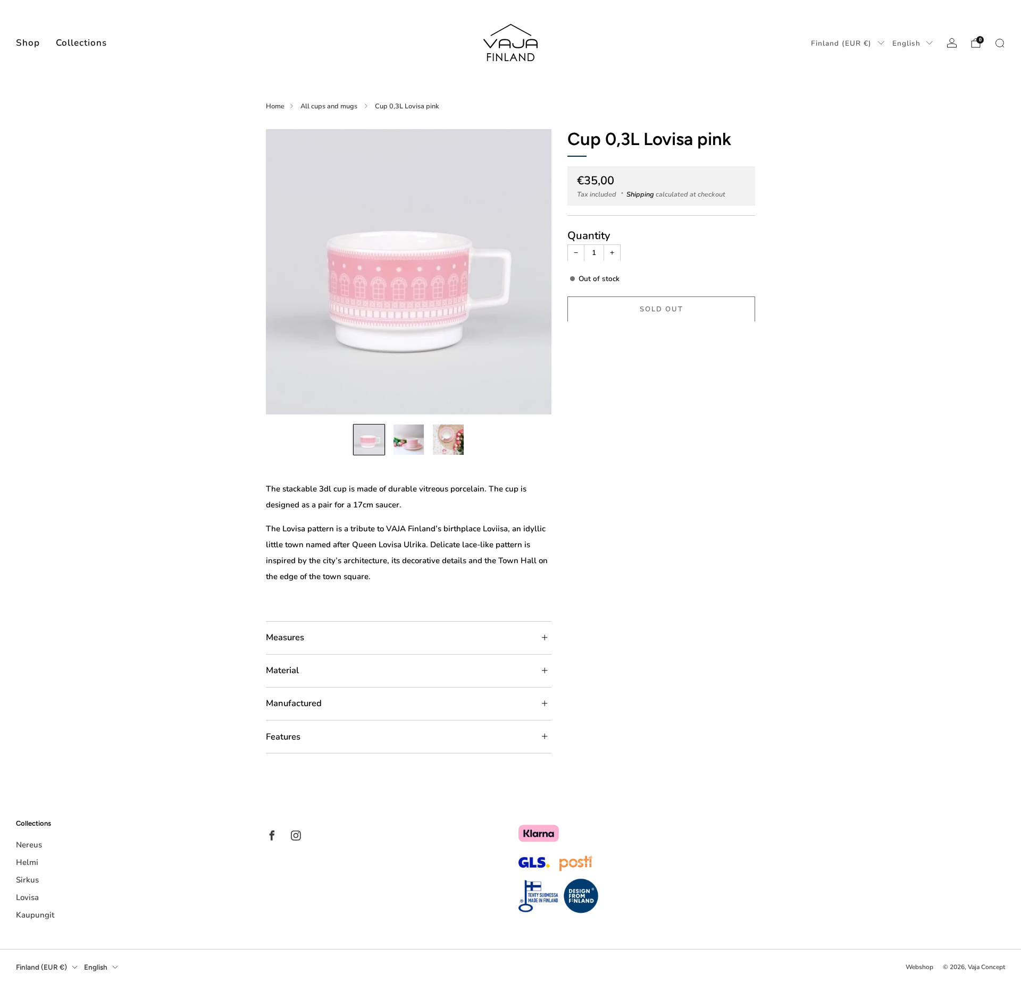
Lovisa (27, 897)
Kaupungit (35, 915)
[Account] (952, 43)
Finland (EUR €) (841, 43)
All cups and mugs (329, 106)
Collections (81, 43)
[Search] (999, 43)
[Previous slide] (286, 271)
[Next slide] (531, 271)
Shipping (640, 194)
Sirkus (27, 880)
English (906, 43)
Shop (28, 43)
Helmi (27, 862)
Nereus (29, 844)
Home (275, 106)
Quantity (588, 234)
